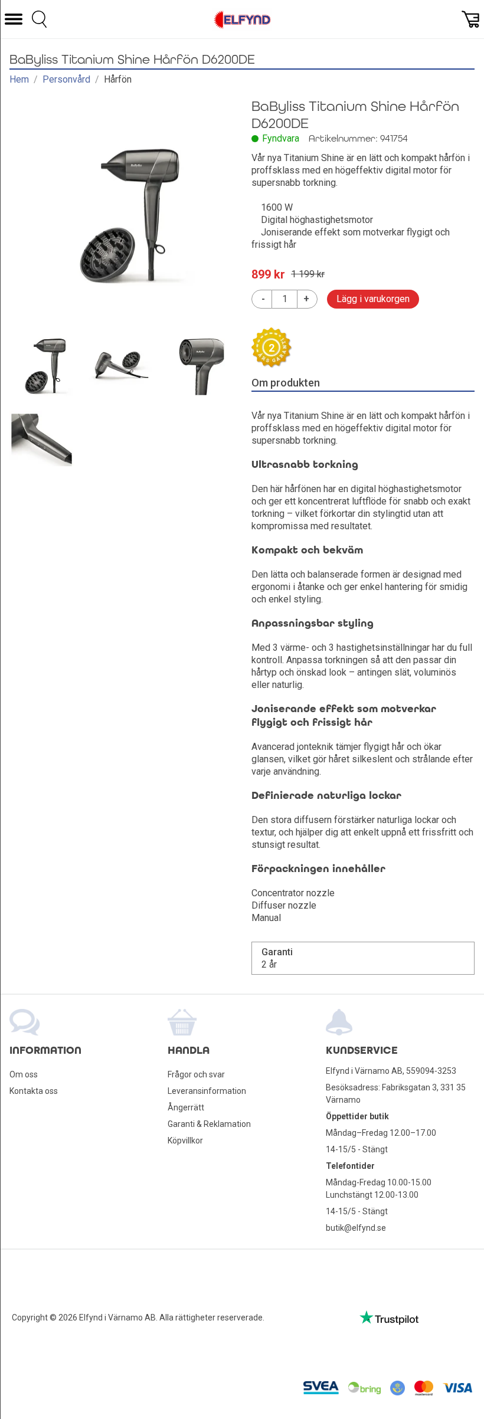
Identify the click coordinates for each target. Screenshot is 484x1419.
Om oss (23, 1074)
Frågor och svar (196, 1074)
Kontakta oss (33, 1091)
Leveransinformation (207, 1091)
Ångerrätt (186, 1107)
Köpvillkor (185, 1140)
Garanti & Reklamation (209, 1124)
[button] (13, 19)
